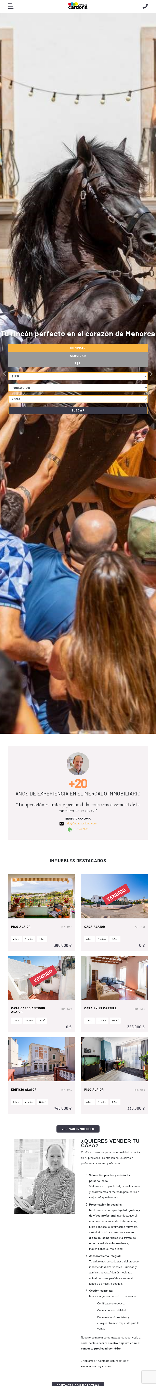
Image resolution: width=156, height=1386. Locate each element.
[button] (151, 373)
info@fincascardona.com (81, 823)
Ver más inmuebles (78, 1129)
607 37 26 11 (81, 829)
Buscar (78, 410)
